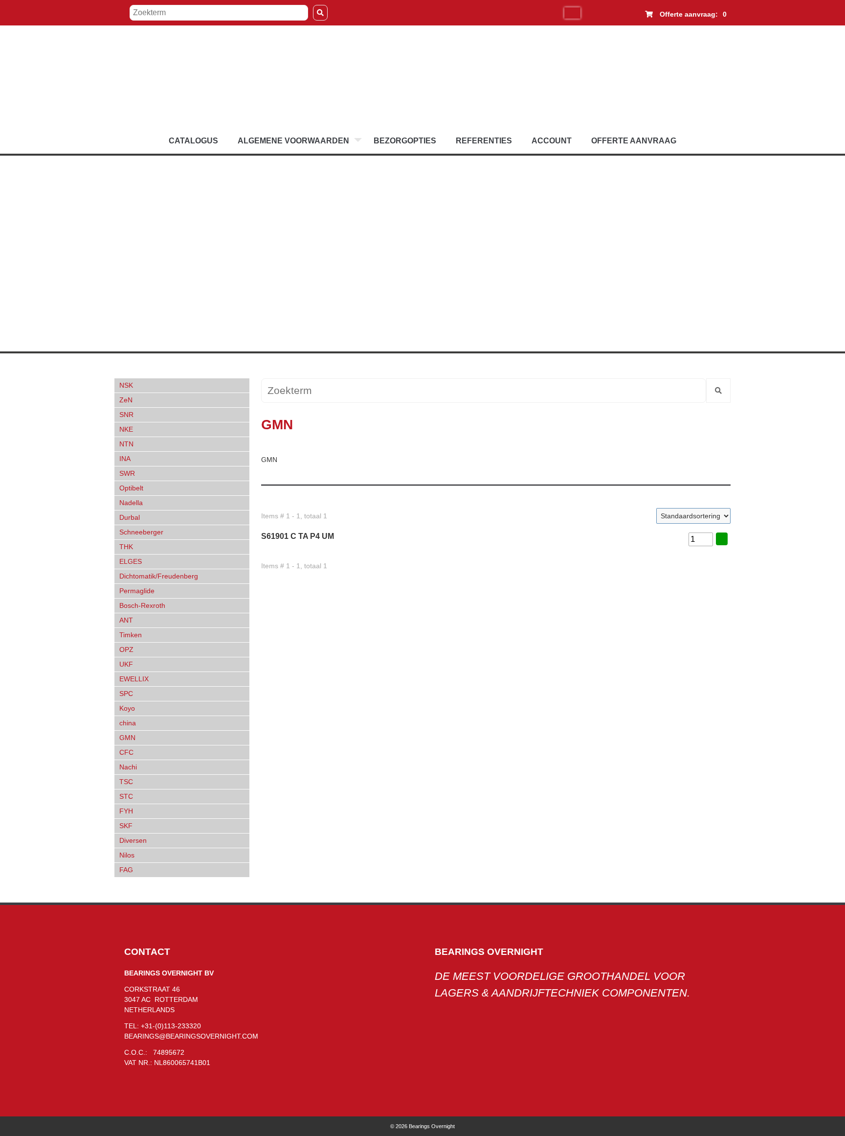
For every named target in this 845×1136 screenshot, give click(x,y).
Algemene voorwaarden (293, 141)
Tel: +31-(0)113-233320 (162, 1026)
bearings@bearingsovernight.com (191, 1036)
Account (552, 141)
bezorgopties (405, 141)
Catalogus (193, 141)
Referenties (484, 141)
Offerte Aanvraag (633, 141)
